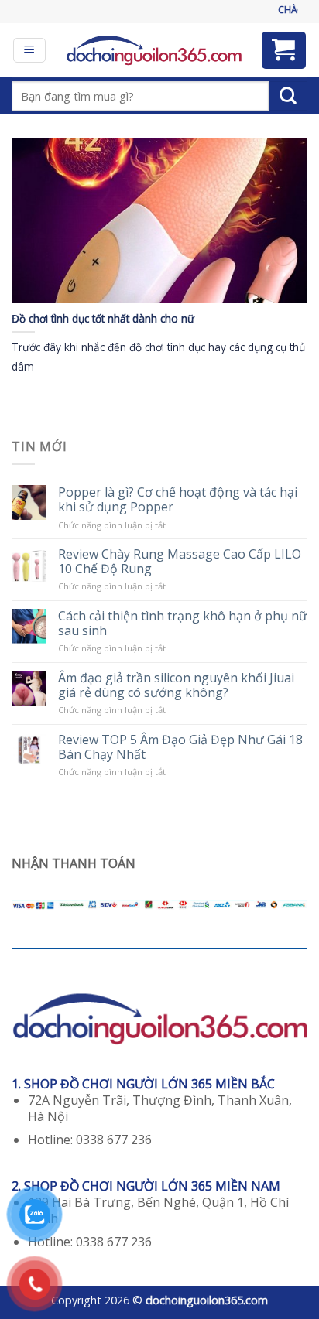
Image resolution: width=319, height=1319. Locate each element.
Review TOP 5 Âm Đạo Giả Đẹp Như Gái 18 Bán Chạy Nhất (180, 747)
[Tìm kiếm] (288, 96)
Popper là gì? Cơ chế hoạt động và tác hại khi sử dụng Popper (177, 499)
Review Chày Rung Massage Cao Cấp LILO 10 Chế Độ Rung (179, 561)
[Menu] (29, 50)
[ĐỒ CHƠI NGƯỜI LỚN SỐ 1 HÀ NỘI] (154, 50)
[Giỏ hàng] (284, 50)
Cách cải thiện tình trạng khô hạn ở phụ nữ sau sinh (182, 623)
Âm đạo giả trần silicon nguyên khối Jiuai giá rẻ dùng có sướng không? (176, 685)
